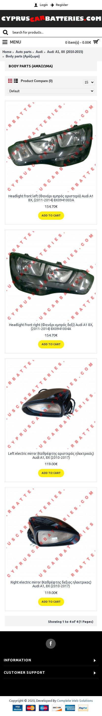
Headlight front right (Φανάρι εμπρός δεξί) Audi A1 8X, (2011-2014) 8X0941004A (51, 327)
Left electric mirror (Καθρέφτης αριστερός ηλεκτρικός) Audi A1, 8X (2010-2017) (51, 455)
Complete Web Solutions (75, 700)
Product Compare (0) (36, 81)
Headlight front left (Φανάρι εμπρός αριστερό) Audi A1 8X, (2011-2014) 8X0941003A (51, 198)
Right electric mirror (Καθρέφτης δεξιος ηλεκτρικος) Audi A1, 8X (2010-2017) (51, 584)
